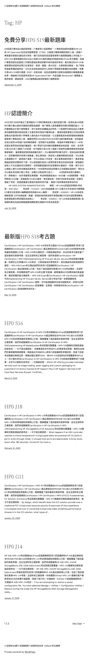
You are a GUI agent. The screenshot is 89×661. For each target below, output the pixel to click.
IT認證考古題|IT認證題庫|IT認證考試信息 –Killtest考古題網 (32, 6)
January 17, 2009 (11, 598)
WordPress (30, 652)
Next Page (79, 623)
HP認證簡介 (18, 113)
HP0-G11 (14, 477)
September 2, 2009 (12, 85)
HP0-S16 (13, 323)
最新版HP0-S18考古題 (29, 236)
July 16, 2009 (10, 208)
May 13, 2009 (10, 295)
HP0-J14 (13, 546)
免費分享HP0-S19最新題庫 (35, 40)
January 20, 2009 (12, 518)
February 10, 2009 (12, 448)
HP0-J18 (13, 406)
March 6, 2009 (10, 378)
